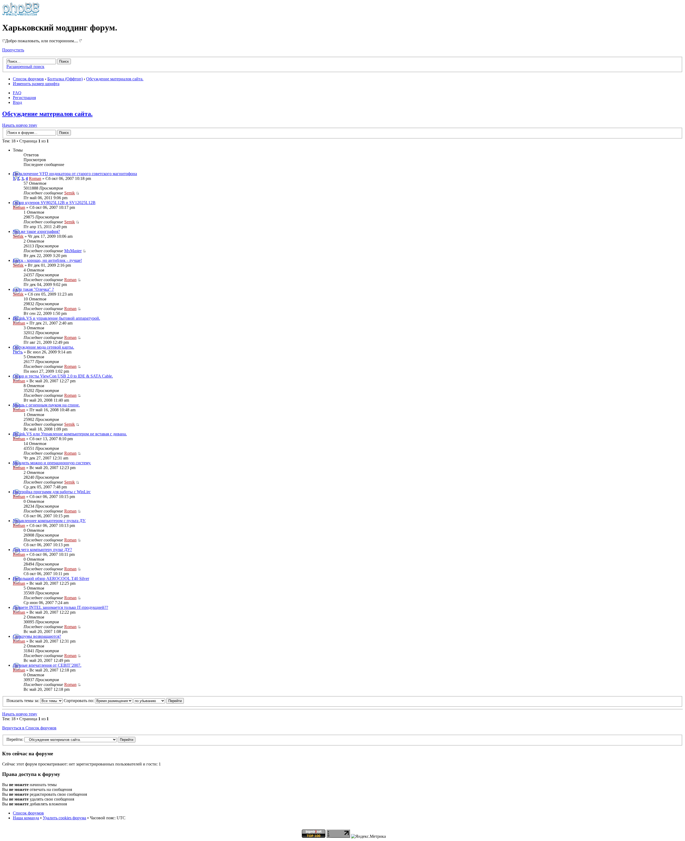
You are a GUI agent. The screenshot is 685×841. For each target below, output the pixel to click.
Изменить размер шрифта (36, 83)
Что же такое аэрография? (36, 231)
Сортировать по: (79, 700)
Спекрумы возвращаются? (37, 636)
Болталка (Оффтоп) (65, 79)
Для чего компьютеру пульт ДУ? (42, 549)
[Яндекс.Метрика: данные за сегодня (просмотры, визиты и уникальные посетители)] (368, 836)
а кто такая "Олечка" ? (33, 289)
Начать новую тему (19, 125)
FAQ (17, 92)
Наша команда (26, 818)
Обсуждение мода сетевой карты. (43, 347)
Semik (69, 193)
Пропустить (13, 50)
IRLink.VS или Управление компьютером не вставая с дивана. (70, 434)
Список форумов (28, 79)
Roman (35, 178)
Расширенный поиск (25, 66)
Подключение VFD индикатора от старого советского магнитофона (75, 173)
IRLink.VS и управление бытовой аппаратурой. (56, 318)
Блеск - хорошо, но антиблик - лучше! (47, 260)
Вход (17, 102)
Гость (18, 352)
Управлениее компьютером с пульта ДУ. (49, 520)
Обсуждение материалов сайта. (114, 79)
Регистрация (24, 97)
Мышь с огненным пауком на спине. (46, 405)
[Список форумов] (20, 14)
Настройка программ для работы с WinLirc (52, 491)
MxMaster (73, 250)
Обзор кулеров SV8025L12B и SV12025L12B (54, 202)
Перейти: (14, 739)
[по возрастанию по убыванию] (159, 700)
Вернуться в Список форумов (29, 728)
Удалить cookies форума (64, 818)
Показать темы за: (23, 700)
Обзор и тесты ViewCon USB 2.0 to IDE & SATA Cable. (63, 376)
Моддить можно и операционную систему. (52, 463)
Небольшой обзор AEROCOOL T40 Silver (51, 578)
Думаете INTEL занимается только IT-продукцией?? (60, 607)
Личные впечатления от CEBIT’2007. (47, 665)
